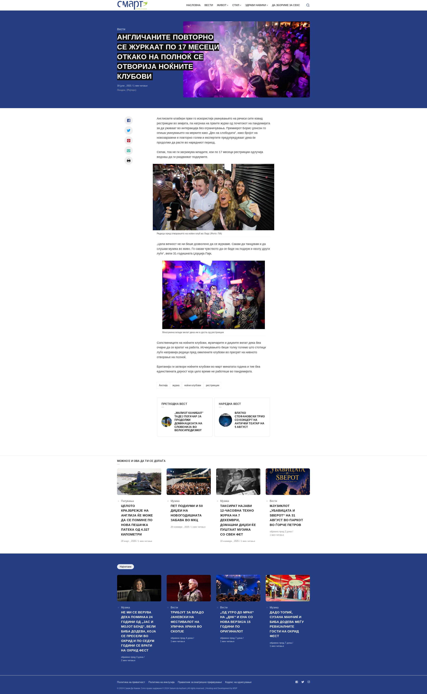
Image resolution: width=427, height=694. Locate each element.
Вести (121, 29)
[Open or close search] (308, 5)
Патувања (127, 501)
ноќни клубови (192, 385)
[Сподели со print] (128, 160)
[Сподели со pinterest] (128, 140)
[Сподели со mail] (128, 150)
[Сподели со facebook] (128, 120)
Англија (163, 385)
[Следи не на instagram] (308, 681)
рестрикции (212, 385)
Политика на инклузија (161, 682)
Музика (175, 501)
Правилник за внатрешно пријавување (200, 682)
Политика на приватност (131, 682)
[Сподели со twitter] (128, 130)
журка (175, 385)
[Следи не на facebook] (297, 681)
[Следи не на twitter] (302, 681)
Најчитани (125, 566)
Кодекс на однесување (238, 682)
